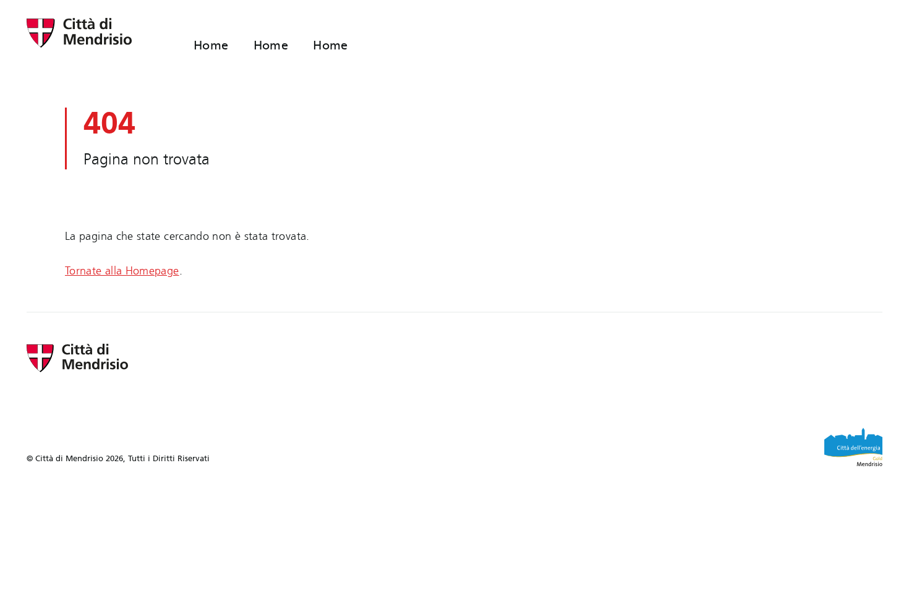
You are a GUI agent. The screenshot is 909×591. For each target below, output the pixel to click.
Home (211, 45)
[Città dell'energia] (853, 447)
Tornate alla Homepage (122, 271)
